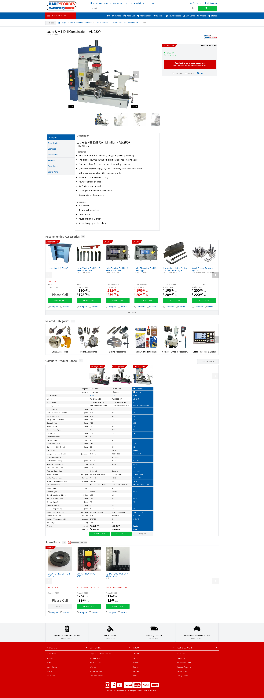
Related (51, 160)
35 (83, 236)
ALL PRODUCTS (59, 15)
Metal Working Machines (81, 22)
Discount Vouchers (184, 667)
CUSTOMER (95, 647)
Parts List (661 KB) (79, 542)
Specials (159, 15)
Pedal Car (130, 15)
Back (51, 22)
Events (135, 667)
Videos (49, 671)
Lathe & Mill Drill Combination (125, 22)
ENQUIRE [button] (142, 534)
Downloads (53, 166)
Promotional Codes (184, 663)
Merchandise (145, 15)
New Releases (174, 15)
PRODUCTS (52, 647)
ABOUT (136, 647)
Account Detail (95, 658)
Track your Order (96, 663)
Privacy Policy (182, 671)
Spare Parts (53, 172)
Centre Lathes (102, 22)
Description (53, 137)
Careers (136, 663)
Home (63, 22)
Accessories (53, 154)
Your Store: (97, 3)
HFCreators (115, 15)
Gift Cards (190, 15)
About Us (136, 654)
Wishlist (93, 667)
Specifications (54, 143)
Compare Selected (208, 361)
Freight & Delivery (97, 671)
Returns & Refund (96, 676)
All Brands (50, 663)
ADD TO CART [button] (59, 300)
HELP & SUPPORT (185, 647)
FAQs (135, 676)
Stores (214, 15)
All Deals (50, 658)
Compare (52, 149)
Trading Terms (182, 676)
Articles (202, 15)
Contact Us (181, 658)
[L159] (103, 74)
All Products (51, 654)
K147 (92, 395)
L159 (135, 395)
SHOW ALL (132, 312)
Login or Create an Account (100, 654)
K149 (113, 395)
